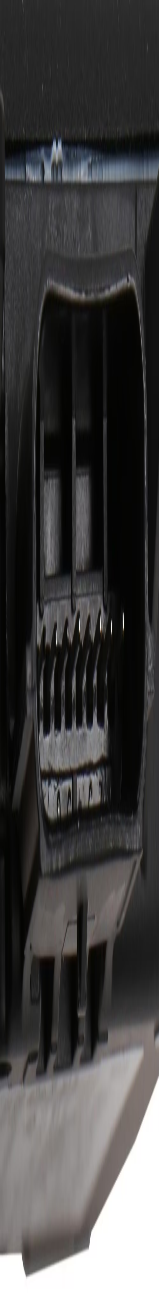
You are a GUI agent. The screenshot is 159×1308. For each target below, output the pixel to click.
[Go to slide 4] (9, 515)
